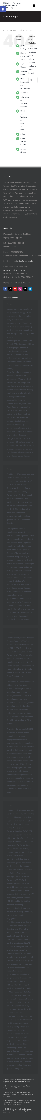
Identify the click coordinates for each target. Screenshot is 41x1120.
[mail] (25, 289)
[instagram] (20, 289)
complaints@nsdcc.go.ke (14, 270)
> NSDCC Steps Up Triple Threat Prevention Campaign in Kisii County (18, 1087)
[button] (3, 9)
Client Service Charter (23, 142)
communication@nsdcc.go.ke (21, 261)
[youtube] (15, 289)
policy (22, 134)
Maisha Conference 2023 (24, 56)
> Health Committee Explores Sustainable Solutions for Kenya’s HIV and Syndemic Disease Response (20, 1111)
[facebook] (5, 289)
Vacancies (24, 93)
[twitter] (10, 289)
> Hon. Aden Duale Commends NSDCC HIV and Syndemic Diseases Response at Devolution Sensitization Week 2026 (19, 1103)
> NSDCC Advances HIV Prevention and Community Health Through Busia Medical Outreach (18, 1094)
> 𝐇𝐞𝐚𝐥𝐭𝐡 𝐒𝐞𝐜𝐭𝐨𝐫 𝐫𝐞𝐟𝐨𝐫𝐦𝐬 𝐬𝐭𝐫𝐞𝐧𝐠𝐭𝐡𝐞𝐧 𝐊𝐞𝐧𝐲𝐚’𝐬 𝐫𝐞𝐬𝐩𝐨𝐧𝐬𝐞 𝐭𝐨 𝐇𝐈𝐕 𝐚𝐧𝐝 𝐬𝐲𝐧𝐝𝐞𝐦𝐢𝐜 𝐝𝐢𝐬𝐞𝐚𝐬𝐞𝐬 (18, 1081)
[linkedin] (30, 289)
